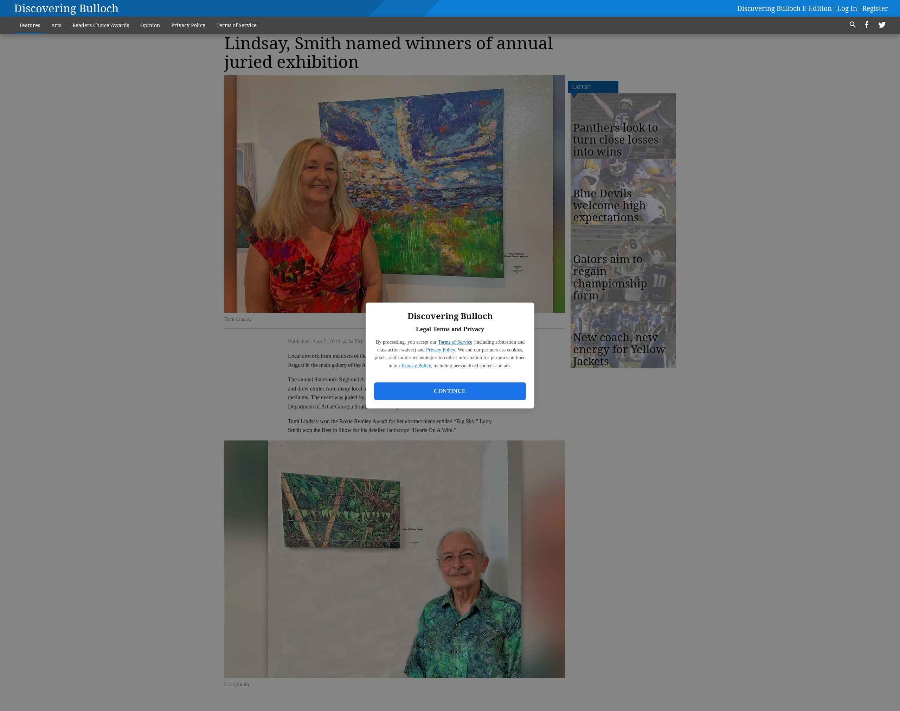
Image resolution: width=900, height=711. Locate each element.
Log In (847, 8)
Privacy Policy (440, 350)
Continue (450, 391)
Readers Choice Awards (100, 25)
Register (875, 8)
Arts (56, 25)
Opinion (150, 25)
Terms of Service (455, 342)
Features (30, 25)
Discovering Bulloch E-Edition (784, 8)
